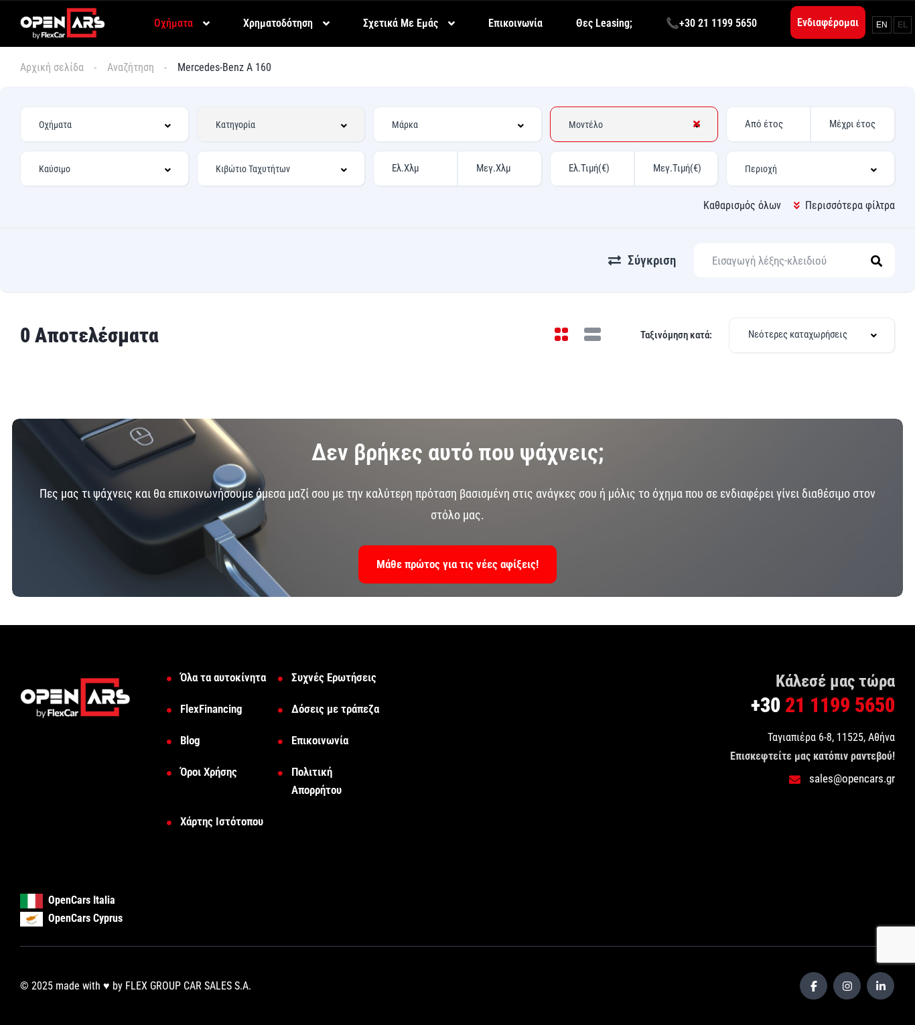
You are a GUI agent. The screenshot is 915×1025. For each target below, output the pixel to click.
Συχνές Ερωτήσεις (333, 677)
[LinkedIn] (880, 986)
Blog (190, 740)
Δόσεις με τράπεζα (335, 708)
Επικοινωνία (319, 740)
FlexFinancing (211, 708)
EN (882, 24)
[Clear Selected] (697, 124)
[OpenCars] (62, 22)
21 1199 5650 (823, 705)
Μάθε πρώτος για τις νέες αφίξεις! (457, 564)
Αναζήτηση (130, 67)
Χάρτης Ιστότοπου (221, 821)
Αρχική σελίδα (52, 67)
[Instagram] (847, 986)
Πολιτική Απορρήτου (316, 781)
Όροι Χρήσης (208, 771)
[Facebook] (813, 986)
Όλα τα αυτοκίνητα (223, 677)
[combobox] (104, 124)
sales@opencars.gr (850, 778)
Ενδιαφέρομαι (828, 22)
